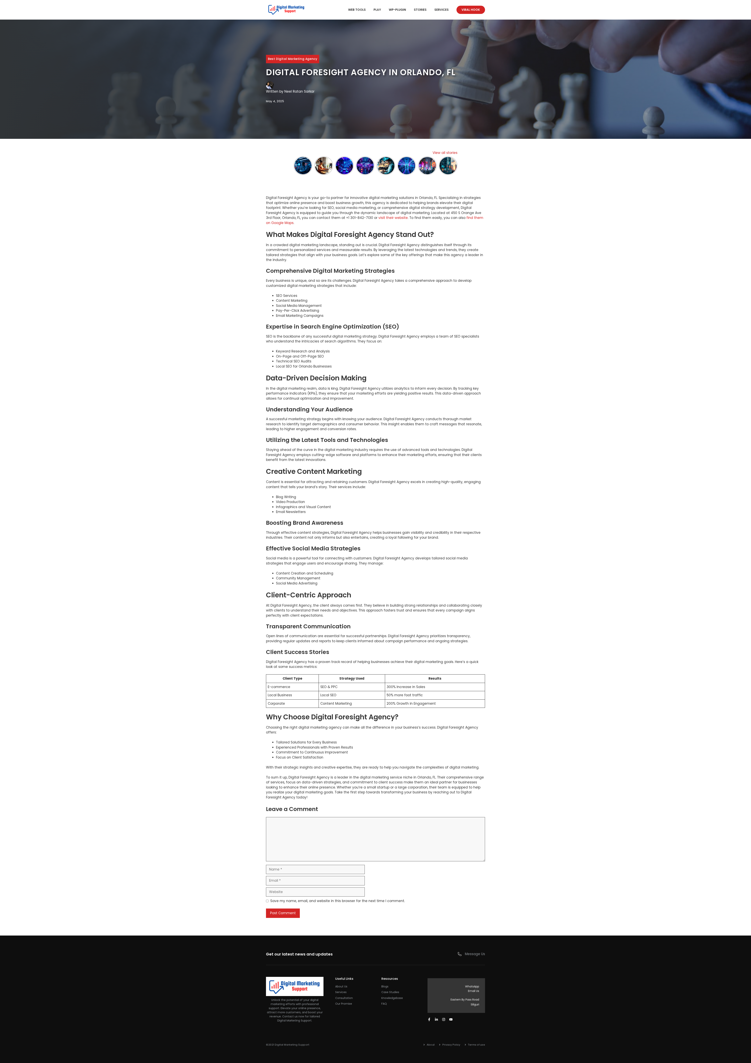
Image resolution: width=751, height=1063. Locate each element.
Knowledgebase (392, 998)
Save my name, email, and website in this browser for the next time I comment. (337, 901)
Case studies (390, 992)
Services (441, 10)
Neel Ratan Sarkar (299, 91)
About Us (341, 986)
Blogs (384, 986)
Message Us (475, 954)
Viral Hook (471, 10)
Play (377, 10)
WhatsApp (472, 986)
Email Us (473, 991)
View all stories (445, 152)
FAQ (384, 1004)
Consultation (344, 998)
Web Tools (357, 10)
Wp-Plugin (397, 10)
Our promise (343, 1004)
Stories (420, 10)
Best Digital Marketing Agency (292, 59)
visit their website (393, 217)
